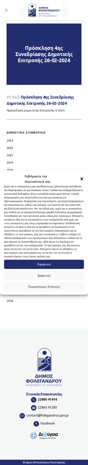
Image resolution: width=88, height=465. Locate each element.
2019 (10, 162)
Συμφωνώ (44, 264)
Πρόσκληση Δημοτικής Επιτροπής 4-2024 (35, 110)
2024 (10, 140)
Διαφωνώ (44, 275)
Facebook (48, 423)
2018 (10, 170)
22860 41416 (47, 399)
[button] (82, 179)
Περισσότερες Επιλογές (44, 286)
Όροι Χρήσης (58, 462)
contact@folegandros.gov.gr (47, 415)
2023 (10, 148)
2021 (10, 155)
